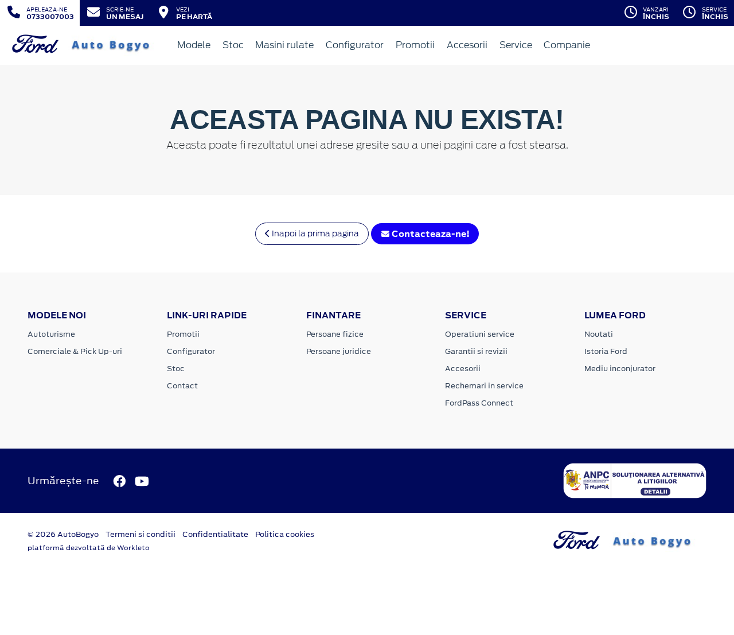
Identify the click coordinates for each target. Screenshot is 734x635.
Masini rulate (284, 45)
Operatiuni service (479, 334)
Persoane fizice (335, 334)
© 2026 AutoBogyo (63, 534)
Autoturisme (51, 334)
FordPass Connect (479, 403)
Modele (193, 45)
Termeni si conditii (140, 534)
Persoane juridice (338, 351)
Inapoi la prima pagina (314, 233)
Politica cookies (284, 534)
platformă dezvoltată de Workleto (89, 547)
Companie (567, 45)
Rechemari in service (484, 385)
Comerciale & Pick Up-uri (75, 351)
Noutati (598, 334)
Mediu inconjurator (619, 368)
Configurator (355, 45)
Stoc (233, 45)
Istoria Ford (605, 351)
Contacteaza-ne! (430, 234)
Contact (182, 385)
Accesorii (467, 45)
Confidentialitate (215, 534)
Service (515, 45)
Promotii (415, 45)
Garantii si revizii (476, 351)
